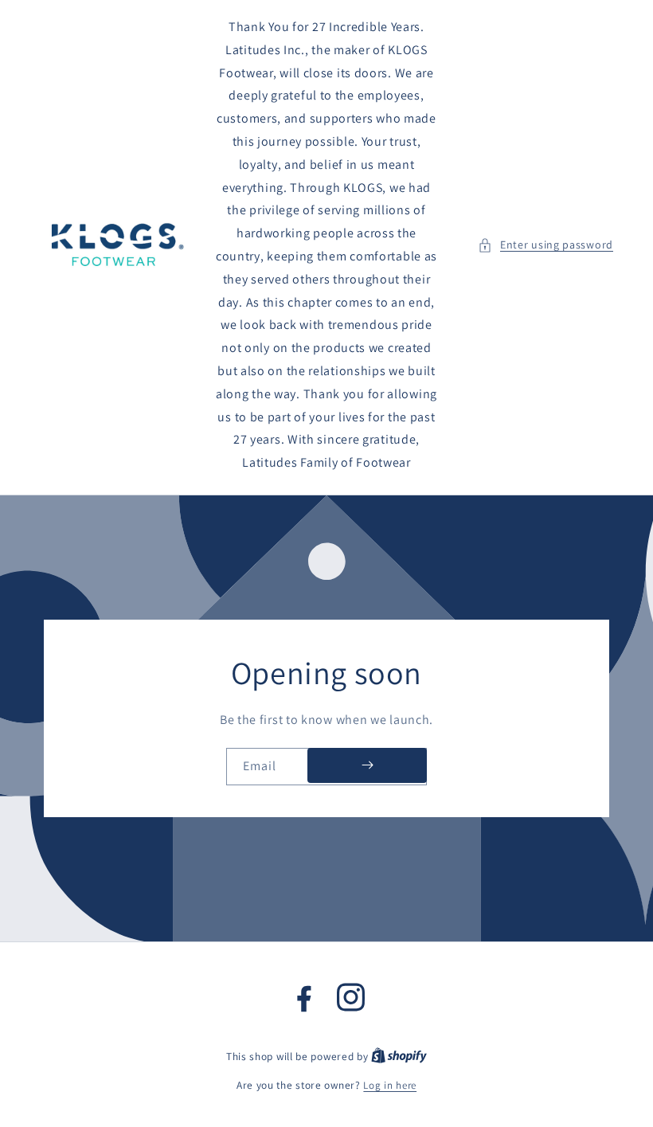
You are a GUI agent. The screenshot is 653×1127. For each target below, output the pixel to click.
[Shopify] (399, 1056)
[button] (545, 245)
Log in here (389, 1085)
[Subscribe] (367, 765)
